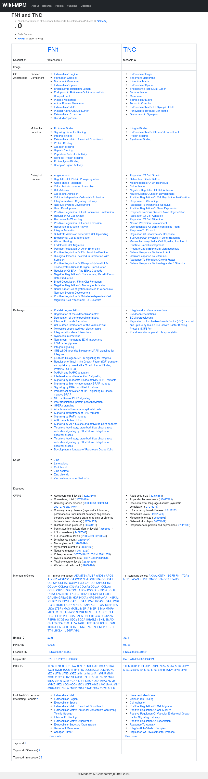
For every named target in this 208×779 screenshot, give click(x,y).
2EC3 (51, 673)
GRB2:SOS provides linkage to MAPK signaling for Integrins (84, 352)
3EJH (88, 677)
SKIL (102, 619)
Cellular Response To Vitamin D (148, 256)
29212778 (59, 506)
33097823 (166, 499)
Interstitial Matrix (140, 81)
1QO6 (66, 670)
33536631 (106, 528)
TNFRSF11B (99, 627)
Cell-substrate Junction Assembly (74, 186)
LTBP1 (59, 608)
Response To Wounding (68, 219)
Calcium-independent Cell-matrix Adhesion (79, 197)
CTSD (66, 590)
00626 (51, 645)
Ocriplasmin (61, 467)
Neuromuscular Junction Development (152, 194)
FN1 (53, 49)
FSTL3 (107, 594)
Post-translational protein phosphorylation (78, 402)
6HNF (57, 688)
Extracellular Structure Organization (75, 724)
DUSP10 (102, 590)
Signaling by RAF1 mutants (70, 416)
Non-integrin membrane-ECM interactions (78, 339)
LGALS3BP (105, 605)
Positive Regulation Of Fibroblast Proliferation (81, 252)
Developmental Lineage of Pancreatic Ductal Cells (83, 449)
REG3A (95, 616)
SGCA (81, 619)
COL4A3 (106, 583)
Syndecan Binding (140, 139)
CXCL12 (75, 590)
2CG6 (88, 670)
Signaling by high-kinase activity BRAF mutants (82, 383)
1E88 (51, 666)
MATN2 (75, 608)
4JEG (87, 681)
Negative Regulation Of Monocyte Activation (80, 285)
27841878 (104, 554)
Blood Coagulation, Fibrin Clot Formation (78, 281)
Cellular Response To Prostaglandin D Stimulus (157, 263)
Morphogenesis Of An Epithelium (149, 183)
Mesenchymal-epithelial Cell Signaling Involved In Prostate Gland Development (159, 243)
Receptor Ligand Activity (68, 165)
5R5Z (126, 670)
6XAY (96, 688)
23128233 (171, 510)
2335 (50, 637)
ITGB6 (59, 605)
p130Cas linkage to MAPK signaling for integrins (82, 358)
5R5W (170, 666)
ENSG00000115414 (59, 652)
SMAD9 (52, 623)
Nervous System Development (72, 204)
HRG (91, 597)
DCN (83, 590)
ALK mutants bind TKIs (68, 420)
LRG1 (51, 608)
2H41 (80, 673)
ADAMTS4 (80, 575)
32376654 (156, 495)
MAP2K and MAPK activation (71, 372)
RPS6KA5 (107, 616)
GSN (69, 597)
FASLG (74, 594)
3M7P (103, 677)
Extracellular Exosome (67, 114)
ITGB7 (68, 605)
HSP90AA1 (102, 597)
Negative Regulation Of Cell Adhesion (152, 190)
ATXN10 (52, 579)
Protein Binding (63, 143)
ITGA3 (82, 601)
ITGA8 (107, 601)
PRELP (57, 616)
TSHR (111, 627)
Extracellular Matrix (65, 107)
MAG (67, 608)
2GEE (73, 673)
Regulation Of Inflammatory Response (152, 234)
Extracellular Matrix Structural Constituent (78, 139)
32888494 (83, 539)
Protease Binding (64, 128)
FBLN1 (83, 594)
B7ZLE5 (52, 659)
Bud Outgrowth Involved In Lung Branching (155, 237)
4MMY (112, 681)
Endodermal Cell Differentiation (72, 237)
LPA (115, 605)
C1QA (70, 579)
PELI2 (96, 612)
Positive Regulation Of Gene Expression (78, 223)
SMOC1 (154, 579)
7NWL (103, 688)
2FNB (65, 673)
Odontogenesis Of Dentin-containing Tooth (155, 226)
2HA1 (94, 673)
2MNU (102, 673)
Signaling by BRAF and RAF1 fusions (76, 387)
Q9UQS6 (73, 659)
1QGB (58, 670)
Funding (72, 6)
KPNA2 (84, 605)
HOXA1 (83, 597)
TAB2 (88, 623)
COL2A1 (74, 583)
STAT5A (72, 623)
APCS (109, 575)
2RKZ (66, 677)
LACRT (93, 605)
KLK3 (76, 605)
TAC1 (95, 623)
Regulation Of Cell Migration (146, 219)
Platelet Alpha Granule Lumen (71, 111)
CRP (59, 590)
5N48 (51, 688)
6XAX (88, 688)
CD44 (86, 579)
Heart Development (65, 208)
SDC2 (73, 619)
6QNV (169, 670)
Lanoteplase (61, 463)
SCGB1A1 (63, 619)
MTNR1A (61, 612)
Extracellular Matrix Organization (73, 721)
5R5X (178, 666)
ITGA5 (99, 601)
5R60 (133, 670)
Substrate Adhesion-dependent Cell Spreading (81, 234)
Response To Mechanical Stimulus (150, 204)
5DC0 (66, 684)
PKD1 (104, 612)
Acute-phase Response (67, 183)
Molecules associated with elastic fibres (77, 328)
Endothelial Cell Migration (69, 245)
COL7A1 (96, 586)
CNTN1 (162, 575)
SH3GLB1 (92, 619)
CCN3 (78, 579)
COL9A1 (106, 586)
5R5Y (185, 666)
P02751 (62, 659)
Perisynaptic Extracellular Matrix (149, 111)
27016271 (151, 506)
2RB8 (134, 666)
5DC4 (73, 684)
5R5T (148, 666)
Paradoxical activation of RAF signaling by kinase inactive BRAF (83, 392)
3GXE (95, 677)
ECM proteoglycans (65, 343)
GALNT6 (53, 597)
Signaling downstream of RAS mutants (77, 413)
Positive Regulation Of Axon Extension (77, 248)
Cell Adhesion (62, 190)
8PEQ (111, 688)
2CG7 (95, 670)
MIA (102, 608)
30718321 (82, 550)
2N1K (110, 673)
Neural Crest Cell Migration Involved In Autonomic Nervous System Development (83, 290)
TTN (50, 630)
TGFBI (103, 623)
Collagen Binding (64, 147)
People (59, 6)
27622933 (183, 525)
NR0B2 (80, 612)
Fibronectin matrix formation (70, 321)
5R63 (154, 670)
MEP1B (94, 608)
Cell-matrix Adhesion (66, 194)
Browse (47, 6)
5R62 (147, 670)
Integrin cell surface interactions (73, 332)
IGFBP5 (62, 601)
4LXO (95, 681)
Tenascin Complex (141, 103)
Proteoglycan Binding (66, 161)
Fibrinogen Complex (65, 78)
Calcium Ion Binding (141, 699)
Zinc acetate (61, 471)
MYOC (71, 612)
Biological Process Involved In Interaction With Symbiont (81, 257)
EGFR (111, 590)
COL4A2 (96, 583)
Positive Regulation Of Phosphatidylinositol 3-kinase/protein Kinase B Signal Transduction (81, 265)
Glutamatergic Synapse (143, 114)
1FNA (72, 666)
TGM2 (111, 623)
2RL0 (73, 677)
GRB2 (62, 597)
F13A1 (51, 594)
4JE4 (81, 681)
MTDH (51, 612)
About (35, 6)
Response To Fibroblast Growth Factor (152, 259)
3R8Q (51, 681)
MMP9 (110, 608)
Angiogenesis (62, 175)
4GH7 (73, 681)
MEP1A (84, 608)
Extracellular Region (66, 74)
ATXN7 (62, 579)
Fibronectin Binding (65, 717)
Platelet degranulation (66, 310)
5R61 (140, 670)
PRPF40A (69, 616)
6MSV (73, 688)
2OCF (51, 677)
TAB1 (81, 623)
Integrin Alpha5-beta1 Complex (148, 728)
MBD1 (127, 579)
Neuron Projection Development (148, 223)
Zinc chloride (61, 474)
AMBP (91, 575)
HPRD (21, 38)
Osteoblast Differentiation (144, 179)
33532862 (86, 547)
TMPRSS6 (79, 627)
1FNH (87, 666)
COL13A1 (107, 579)
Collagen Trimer (63, 732)
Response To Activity (142, 724)
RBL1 (87, 616)
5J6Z (95, 684)
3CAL (80, 677)
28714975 (90, 521)
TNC (129, 49)
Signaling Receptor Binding (70, 132)
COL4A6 (74, 586)
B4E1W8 (128, 659)
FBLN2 (92, 594)
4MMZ (51, 684)
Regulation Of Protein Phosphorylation (76, 179)
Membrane (136, 96)
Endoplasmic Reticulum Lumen (72, 89)
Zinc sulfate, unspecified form (71, 478)
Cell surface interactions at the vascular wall (80, 325)
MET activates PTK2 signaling (72, 398)
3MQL (111, 677)
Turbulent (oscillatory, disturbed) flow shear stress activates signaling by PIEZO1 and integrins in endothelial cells (83, 431)
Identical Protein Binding (68, 158)
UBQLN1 (58, 630)
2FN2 (58, 673)
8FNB (184, 670)
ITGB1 (115, 601)
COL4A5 (63, 586)
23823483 (158, 514)
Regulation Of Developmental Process (152, 732)
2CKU (110, 670)
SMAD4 (110, 619)
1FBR (65, 666)
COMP (51, 590)
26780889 (82, 499)
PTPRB (144, 579)
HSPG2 (113, 597)
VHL (76, 630)
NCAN (135, 579)
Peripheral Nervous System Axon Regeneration (157, 212)
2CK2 (103, 670)
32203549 (89, 495)
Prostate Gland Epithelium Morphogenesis (154, 248)
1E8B (57, 666)
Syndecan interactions (67, 336)
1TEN (126, 666)
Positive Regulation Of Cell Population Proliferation (84, 212)
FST (99, 594)
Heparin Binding (63, 150)
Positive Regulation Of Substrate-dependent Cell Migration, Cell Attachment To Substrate (82, 298)
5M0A (109, 684)
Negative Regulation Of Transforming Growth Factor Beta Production (84, 276)
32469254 (102, 503)
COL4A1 (85, 583)
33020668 (90, 503)
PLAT (111, 612)
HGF (75, 597)
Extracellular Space (65, 85)
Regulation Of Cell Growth (145, 175)
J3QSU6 (139, 659)
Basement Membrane (66, 81)
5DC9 (81, 684)
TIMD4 (61, 627)
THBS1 (52, 627)
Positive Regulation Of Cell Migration (151, 706)
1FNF (80, 666)
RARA (79, 616)
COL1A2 (63, 583)
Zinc (56, 460)
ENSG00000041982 (134, 652)
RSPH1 (52, 619)
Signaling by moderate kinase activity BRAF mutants (85, 380)
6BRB (161, 670)
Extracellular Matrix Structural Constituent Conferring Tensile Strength (85, 711)
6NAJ (81, 688)
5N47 (117, 684)
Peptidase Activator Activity (70, 154)
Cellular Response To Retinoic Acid (150, 252)
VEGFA (69, 630)
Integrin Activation (64, 230)
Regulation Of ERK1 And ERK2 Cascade (78, 270)
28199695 (159, 517)
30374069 (159, 521)
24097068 (80, 532)
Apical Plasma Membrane (69, 103)
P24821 (149, 659)
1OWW (110, 666)
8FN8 (177, 670)
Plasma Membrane (65, 100)
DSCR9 (91, 590)
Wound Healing (63, 241)
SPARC (61, 623)
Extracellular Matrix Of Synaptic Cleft (152, 107)
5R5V (163, 666)
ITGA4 (90, 601)
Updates (86, 6)
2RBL (141, 666)
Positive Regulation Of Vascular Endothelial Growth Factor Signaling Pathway (160, 715)
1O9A (102, 666)
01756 (126, 645)
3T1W (58, 681)
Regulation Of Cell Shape (69, 215)
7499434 (101, 21)
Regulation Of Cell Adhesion (146, 215)
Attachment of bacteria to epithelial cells (77, 409)
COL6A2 (85, 586)
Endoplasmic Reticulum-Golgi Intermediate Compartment (79, 94)
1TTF (73, 670)
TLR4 (69, 627)
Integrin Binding (63, 136)
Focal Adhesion (139, 92)
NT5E (88, 612)
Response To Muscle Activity (71, 226)
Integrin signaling (64, 347)
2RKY (58, 677)
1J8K (95, 666)
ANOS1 (100, 575)
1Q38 (51, 670)
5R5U (156, 666)
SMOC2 (164, 579)
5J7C (102, 684)
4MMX (103, 681)
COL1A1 (52, 583)
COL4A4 (52, 586)
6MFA (65, 688)
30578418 (90, 525)
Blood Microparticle (65, 118)
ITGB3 (51, 605)
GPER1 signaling (64, 405)
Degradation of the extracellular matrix (76, 314)
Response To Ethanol (142, 230)
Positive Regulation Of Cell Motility (150, 710)
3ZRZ (66, 681)
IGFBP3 (52, 601)
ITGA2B (73, 601)
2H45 (87, 673)
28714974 (72, 506)
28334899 (88, 536)
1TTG (81, 670)
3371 (126, 637)
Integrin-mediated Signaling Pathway (75, 201)
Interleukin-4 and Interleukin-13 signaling (77, 376)
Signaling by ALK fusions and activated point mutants (85, 424)
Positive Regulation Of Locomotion (150, 721)
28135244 (92, 554)
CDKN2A (95, 579)
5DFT (88, 684)
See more (55, 736)
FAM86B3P (62, 594)
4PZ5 (59, 684)
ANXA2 (153, 575)
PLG (50, 616)
